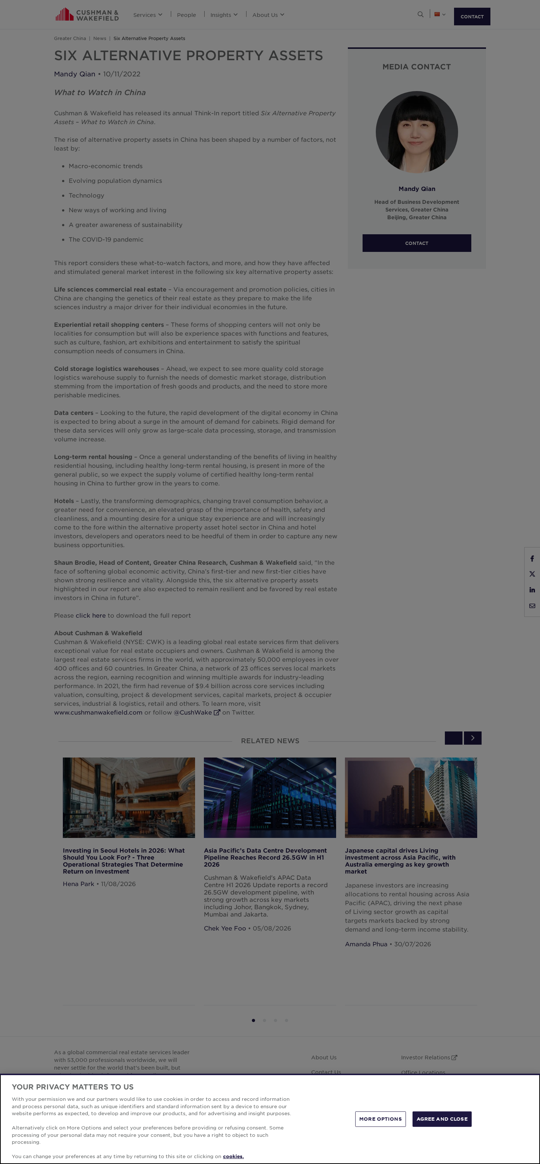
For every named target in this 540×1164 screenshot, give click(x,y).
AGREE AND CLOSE (442, 1119)
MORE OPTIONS (380, 1119)
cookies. (233, 1156)
